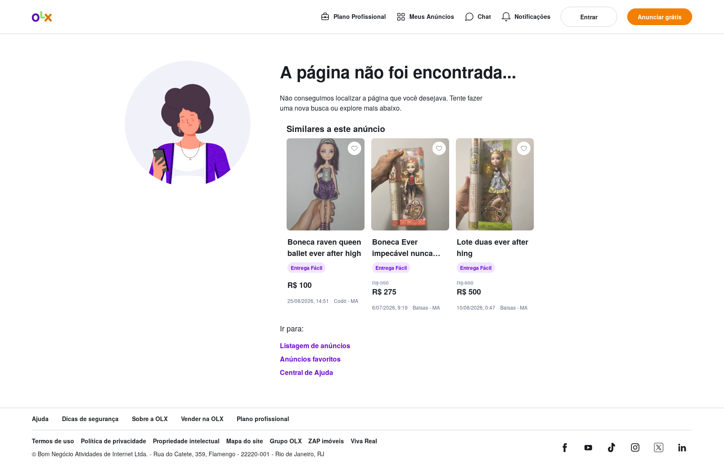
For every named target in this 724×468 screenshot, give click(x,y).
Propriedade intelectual (186, 441)
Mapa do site (244, 441)
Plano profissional (263, 419)
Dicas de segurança (90, 419)
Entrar (588, 17)
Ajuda (40, 419)
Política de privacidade (113, 441)
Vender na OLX (202, 419)
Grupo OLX (286, 441)
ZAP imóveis (326, 441)
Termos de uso (53, 441)
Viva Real (364, 441)
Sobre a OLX (150, 419)
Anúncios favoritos (310, 359)
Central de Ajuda (306, 372)
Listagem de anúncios (315, 345)
